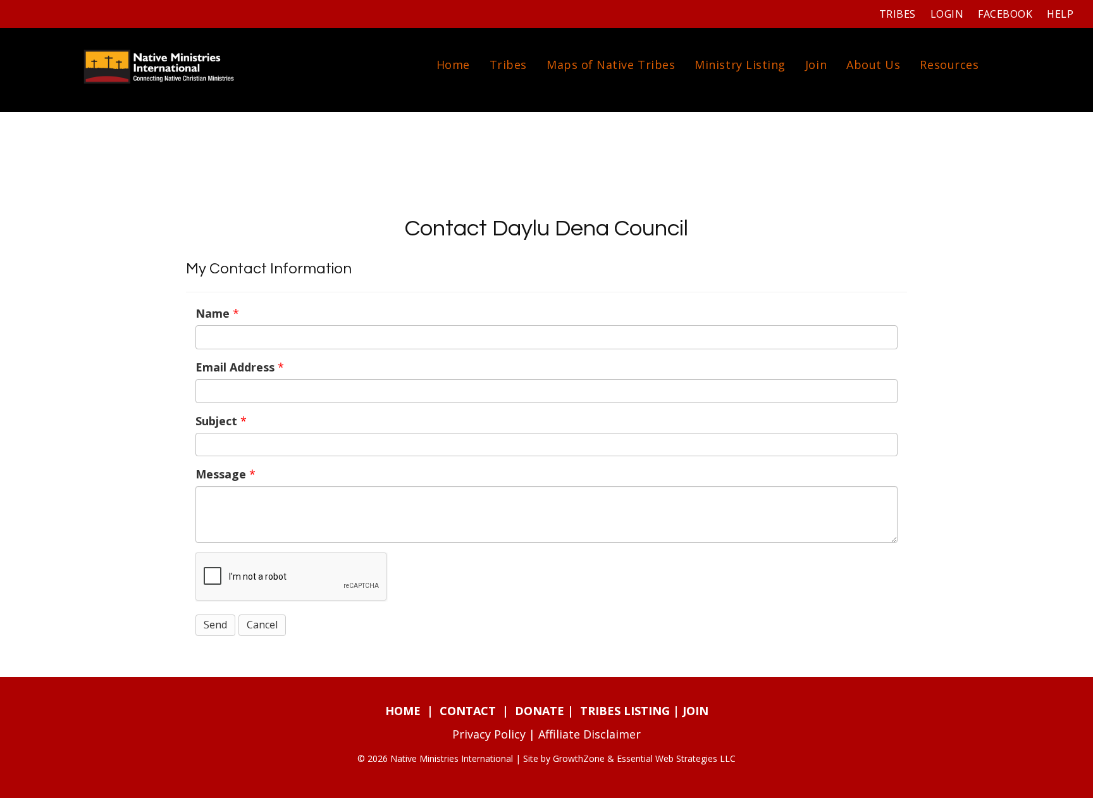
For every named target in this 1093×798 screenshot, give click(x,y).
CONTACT (468, 710)
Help (1060, 14)
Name (212, 313)
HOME (403, 710)
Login (946, 14)
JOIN (695, 710)
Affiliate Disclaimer (589, 734)
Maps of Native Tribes (610, 64)
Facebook (1005, 14)
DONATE (539, 710)
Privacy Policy (489, 734)
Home (453, 64)
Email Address (235, 367)
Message (220, 474)
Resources (949, 64)
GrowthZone (579, 758)
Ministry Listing (740, 64)
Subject (216, 420)
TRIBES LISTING (625, 710)
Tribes (897, 14)
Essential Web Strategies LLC (676, 758)
